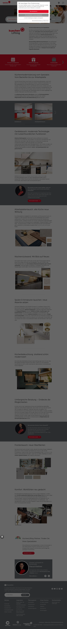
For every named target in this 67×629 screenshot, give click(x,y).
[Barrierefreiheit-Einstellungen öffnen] (2, 536)
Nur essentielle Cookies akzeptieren (33, 15)
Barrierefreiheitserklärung (37, 20)
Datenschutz (46, 20)
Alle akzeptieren (33, 11)
